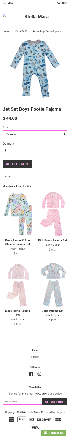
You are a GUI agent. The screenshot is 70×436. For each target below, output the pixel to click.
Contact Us (55, 432)
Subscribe (54, 402)
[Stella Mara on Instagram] (39, 374)
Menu (10, 3)
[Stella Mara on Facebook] (31, 374)
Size (5, 127)
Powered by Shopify (53, 412)
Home (6, 31)
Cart (64, 3)
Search (35, 356)
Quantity (8, 143)
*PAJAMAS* (21, 31)
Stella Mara (33, 412)
